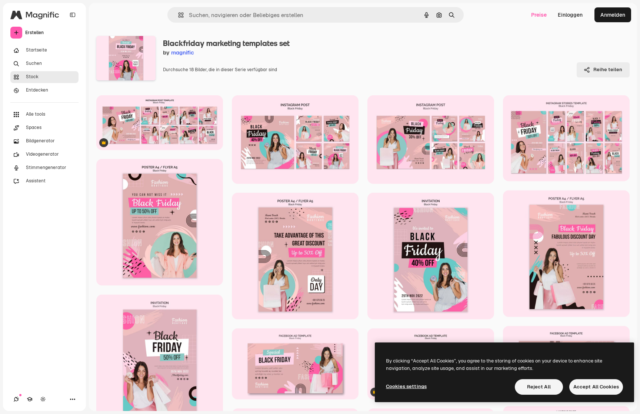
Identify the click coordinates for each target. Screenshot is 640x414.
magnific (182, 52)
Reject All (539, 387)
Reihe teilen (607, 69)
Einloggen (570, 14)
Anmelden (612, 14)
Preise (539, 14)
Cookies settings (406, 386)
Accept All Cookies (596, 387)
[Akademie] (30, 399)
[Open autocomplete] (178, 15)
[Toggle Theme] (43, 399)
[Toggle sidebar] (73, 15)
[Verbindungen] (16, 399)
